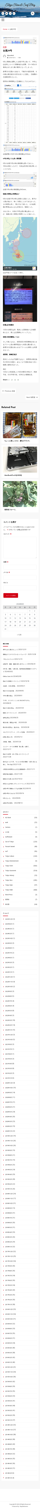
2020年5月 (8, 1112)
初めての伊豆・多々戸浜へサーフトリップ (16, 754)
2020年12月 (9, 1083)
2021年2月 (8, 1073)
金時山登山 (6, 718)
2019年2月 (8, 1184)
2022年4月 (8, 1015)
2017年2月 (8, 1300)
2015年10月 (9, 1377)
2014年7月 (8, 1449)
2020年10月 (9, 1088)
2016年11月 (9, 1314)
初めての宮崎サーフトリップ (12, 681)
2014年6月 (8, 1454)
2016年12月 (9, 1309)
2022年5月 (8, 1011)
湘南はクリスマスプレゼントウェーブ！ (15, 654)
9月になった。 (7, 798)
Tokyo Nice (8, 880)
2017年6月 (8, 1280)
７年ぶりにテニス (8, 659)
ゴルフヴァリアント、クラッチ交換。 (14, 732)
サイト (5, 583)
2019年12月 (9, 1136)
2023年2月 (8, 967)
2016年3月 (8, 1353)
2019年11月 (9, 1141)
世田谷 (7, 899)
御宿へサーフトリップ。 (10, 713)
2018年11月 (9, 1198)
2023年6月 (8, 958)
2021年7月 (8, 1049)
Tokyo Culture (9, 856)
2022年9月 (8, 991)
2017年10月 (9, 1261)
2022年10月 (9, 986)
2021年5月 (8, 1059)
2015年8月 (8, 1386)
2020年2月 (8, 1126)
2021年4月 (8, 1064)
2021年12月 (9, 1035)
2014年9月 (8, 1439)
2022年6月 (8, 1006)
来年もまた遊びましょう (10, 649)
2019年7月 (8, 1160)
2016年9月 (8, 1324)
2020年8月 (8, 1097)
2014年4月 (8, 1463)
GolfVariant (8, 837)
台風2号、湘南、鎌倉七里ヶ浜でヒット (15, 664)
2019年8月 (8, 1155)
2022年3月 (8, 1020)
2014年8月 (8, 1444)
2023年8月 (8, 948)
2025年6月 (8, 924)
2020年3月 (8, 1121)
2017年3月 (8, 1295)
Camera (7, 827)
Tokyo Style (9, 885)
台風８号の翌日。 (8, 803)
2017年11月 (9, 1256)
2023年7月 (8, 953)
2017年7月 (8, 1275)
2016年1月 (8, 1362)
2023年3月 (8, 962)
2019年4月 (8, 1174)
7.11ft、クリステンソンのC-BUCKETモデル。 (17, 700)
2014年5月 (8, 1459)
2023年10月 (9, 938)
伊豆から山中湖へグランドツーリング (14, 784)
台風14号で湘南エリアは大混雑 (12, 788)
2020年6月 (8, 1107)
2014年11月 (9, 1430)
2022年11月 (9, 982)
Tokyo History (9, 875)
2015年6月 (8, 1396)
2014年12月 (9, 1425)
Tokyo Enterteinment (12, 861)
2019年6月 (8, 1165)
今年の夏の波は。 (8, 696)
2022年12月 (9, 977)
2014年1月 (8, 1478)
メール (6, 572)
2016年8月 (8, 1328)
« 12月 (19, 635)
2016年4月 (8, 1348)
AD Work (8, 817)
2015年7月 (8, 1391)
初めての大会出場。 (9, 691)
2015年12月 (9, 1367)
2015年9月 (8, 1381)
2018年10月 (9, 1203)
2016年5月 (8, 1343)
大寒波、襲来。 (7, 742)
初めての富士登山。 (9, 708)
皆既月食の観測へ (8, 774)
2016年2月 (8, 1357)
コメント (7, 534)
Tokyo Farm (9, 866)
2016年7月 (8, 1333)
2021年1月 (8, 1078)
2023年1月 (8, 972)
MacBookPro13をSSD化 (13, 475)
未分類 (4, 47)
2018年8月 (8, 1213)
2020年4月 (8, 1117)
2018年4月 (8, 1232)
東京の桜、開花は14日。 (10, 722)
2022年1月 (8, 1030)
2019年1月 (8, 1189)
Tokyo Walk (9, 890)
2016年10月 (9, 1319)
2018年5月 (8, 1227)
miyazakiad (10, 55)
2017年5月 (8, 1285)
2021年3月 (8, 1068)
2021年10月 (9, 1039)
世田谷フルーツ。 (10, 510)
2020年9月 (8, 1092)
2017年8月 (8, 1271)
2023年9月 (8, 943)
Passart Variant (10, 846)
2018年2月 (8, 1242)
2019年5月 (8, 1170)
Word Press (9, 895)
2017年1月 (8, 1304)
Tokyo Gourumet (10, 870)
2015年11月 (9, 1372)
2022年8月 (8, 996)
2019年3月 (8, 1179)
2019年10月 (9, 1145)
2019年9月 (8, 1150)
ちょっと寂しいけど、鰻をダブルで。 (17, 441)
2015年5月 (8, 1401)
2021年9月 (8, 1044)
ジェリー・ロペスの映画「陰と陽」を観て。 (16, 746)
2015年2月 (8, 1415)
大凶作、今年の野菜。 (10, 686)
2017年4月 (8, 1290)
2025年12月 (9, 919)
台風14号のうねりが (9, 793)
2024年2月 (8, 933)
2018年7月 (8, 1218)
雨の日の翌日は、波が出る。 (12, 727)
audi (6, 822)
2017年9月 (8, 1266)
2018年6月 (8, 1223)
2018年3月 (8, 1237)
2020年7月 (8, 1102)
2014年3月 (8, 1468)
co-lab (7, 832)
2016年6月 (8, 1338)
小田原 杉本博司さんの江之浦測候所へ (14, 769)
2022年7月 (8, 1001)
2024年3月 (8, 929)
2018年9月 (8, 1208)
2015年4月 (8, 1406)
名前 (5, 562)
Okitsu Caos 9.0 (8, 676)
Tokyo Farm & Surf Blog (20, 5)
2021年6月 (8, 1054)
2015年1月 (8, 1420)
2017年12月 (9, 1251)
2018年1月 (8, 1247)
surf (6, 851)
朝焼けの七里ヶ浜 (8, 779)
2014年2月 (8, 1473)
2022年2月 (8, 1025)
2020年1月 (8, 1131)
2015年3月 (8, 1410)
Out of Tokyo (9, 842)
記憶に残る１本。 (8, 737)
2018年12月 (9, 1194)
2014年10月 (9, 1434)
